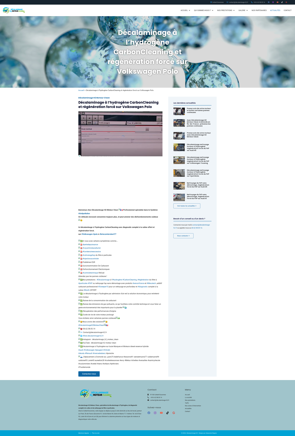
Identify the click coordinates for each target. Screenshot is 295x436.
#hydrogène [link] (117, 280)
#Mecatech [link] (151, 283)
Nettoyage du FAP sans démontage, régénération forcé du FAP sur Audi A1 (198, 196)
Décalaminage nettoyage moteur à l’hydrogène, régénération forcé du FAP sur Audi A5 (198, 147)
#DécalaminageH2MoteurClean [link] (91, 325)
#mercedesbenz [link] (99, 353)
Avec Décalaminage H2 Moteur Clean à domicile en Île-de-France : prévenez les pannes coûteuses (199, 123)
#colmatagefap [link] (89, 255)
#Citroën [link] (106, 350)
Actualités (188, 408)
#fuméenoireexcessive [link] (92, 251)
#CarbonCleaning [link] (129, 280)
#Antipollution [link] (84, 213)
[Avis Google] (173, 412)
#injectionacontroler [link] (91, 259)
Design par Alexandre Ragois (208, 433)
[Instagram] (155, 412)
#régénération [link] (143, 280)
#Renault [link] (88, 353)
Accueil (81, 90)
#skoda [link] (81, 353)
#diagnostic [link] (143, 287)
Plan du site (95, 433)
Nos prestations (190, 400)
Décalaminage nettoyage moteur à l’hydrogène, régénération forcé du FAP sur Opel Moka (198, 173)
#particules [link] (82, 283)
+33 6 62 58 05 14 (156, 397)
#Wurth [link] (87, 290)
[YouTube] (161, 412)
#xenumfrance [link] (138, 283)
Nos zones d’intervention (193, 406)
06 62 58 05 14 (197, 228)
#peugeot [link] (99, 350)
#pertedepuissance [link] (90, 244)
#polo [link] (95, 234)
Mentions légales (83, 433)
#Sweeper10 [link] (103, 287)
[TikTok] (167, 412)
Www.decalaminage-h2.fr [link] (93, 336)
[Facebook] (149, 412)
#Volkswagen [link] (87, 234)
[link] (108, 234)
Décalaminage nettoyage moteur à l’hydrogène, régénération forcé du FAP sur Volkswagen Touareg (198, 160)
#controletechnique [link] (90, 273)
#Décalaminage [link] (103, 280)
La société (188, 397)
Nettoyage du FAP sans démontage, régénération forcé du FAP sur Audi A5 (198, 185)
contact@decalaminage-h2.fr (159, 400)
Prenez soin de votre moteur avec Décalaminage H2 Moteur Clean (199, 135)
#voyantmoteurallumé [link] (91, 248)
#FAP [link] (90, 283)
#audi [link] (80, 350)
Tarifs (187, 403)
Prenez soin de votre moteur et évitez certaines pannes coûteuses (199, 110)
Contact (187, 411)
